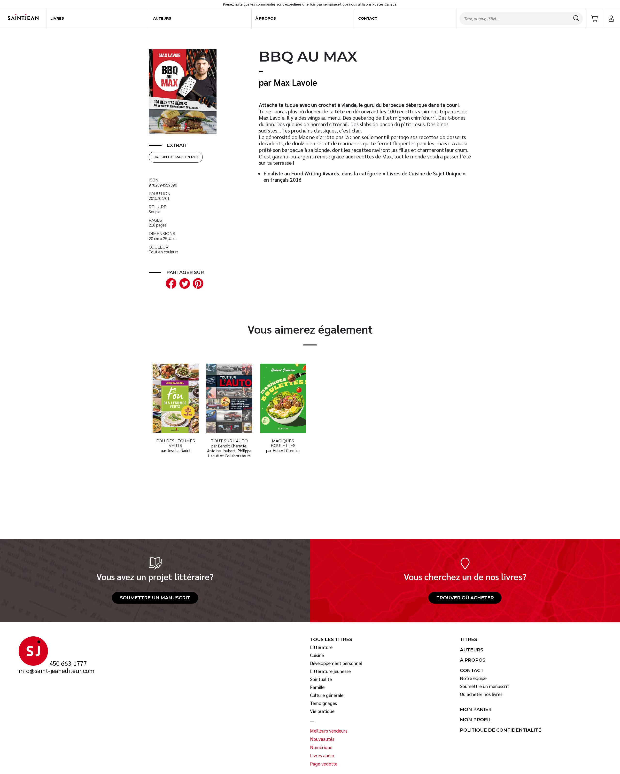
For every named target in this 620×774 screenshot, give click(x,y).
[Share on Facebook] (170, 283)
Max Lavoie (295, 82)
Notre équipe (473, 678)
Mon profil (475, 719)
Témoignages (323, 703)
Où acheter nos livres (481, 694)
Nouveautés (322, 739)
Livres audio (322, 755)
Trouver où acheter (465, 598)
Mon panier (476, 709)
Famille (317, 687)
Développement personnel (336, 663)
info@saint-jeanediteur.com (56, 670)
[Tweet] (183, 283)
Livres (57, 18)
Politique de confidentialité (500, 730)
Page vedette (323, 763)
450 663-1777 (68, 663)
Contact (367, 18)
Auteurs (162, 18)
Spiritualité (321, 679)
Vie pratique (322, 711)
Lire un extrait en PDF (176, 157)
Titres (468, 639)
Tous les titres (331, 639)
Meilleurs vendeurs (328, 731)
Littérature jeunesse (330, 671)
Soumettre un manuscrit (155, 598)
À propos (266, 18)
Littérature (321, 647)
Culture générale (326, 695)
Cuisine (317, 655)
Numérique (321, 747)
